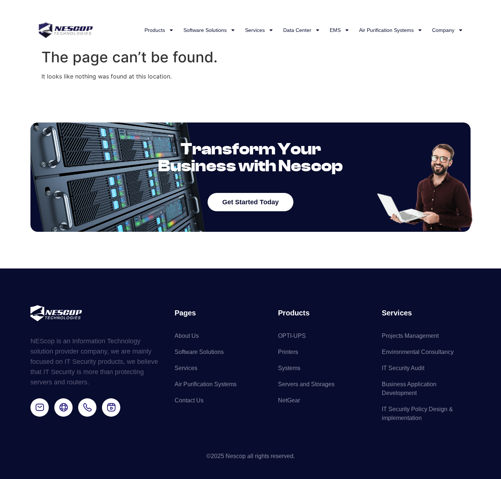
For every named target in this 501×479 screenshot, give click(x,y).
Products (155, 30)
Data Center (297, 30)
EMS (335, 30)
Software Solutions (205, 30)
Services (255, 30)
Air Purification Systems (386, 30)
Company (443, 30)
